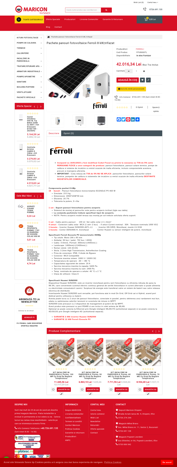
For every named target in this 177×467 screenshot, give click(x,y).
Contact (94, 433)
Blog (48, 27)
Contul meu (95, 410)
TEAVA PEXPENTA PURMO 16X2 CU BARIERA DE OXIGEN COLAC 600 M (33, 255)
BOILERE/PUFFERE (25, 87)
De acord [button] (167, 462)
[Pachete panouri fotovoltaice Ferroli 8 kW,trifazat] (79, 79)
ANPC (67, 440)
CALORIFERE (23, 53)
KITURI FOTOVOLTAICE (27, 38)
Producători (70, 436)
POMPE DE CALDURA (26, 43)
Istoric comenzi (97, 414)
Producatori (69, 19)
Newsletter (95, 421)
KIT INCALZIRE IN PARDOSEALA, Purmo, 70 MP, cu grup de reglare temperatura (148, 375)
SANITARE (21, 82)
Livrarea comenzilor (89, 19)
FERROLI (140, 49)
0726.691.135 (138, 97)
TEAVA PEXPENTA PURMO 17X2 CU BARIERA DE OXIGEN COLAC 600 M (33, 231)
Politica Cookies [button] (112, 462)
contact (58, 27)
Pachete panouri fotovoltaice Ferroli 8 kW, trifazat (71, 37)
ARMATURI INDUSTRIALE (28, 71)
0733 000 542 (124, 444)
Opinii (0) (69, 133)
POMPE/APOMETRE (26, 77)
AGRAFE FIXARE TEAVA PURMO (31, 209)
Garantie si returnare (113, 19)
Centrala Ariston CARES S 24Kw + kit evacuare (32, 151)
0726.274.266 (124, 418)
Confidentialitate (73, 418)
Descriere (54, 133)
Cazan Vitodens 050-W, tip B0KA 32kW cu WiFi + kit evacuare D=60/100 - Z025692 (33, 124)
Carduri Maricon (72, 425)
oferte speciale (53, 19)
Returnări (94, 425)
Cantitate (118, 71)
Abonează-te (29, 317)
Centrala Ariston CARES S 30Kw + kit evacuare (32, 176)
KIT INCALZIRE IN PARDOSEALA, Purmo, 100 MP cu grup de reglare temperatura (61, 375)
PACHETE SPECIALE (26, 97)
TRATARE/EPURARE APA (28, 66)
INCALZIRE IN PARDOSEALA (23, 59)
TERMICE (21, 48)
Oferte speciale (97, 429)
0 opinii (139, 107)
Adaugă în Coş (127, 80)
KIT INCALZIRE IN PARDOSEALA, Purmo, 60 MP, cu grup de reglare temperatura (119, 375)
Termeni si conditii (73, 421)
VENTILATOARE (24, 92)
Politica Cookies (72, 429)
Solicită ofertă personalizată (132, 89)
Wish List (94, 418)
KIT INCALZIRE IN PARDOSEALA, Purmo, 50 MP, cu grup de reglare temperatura (90, 375)
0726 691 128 (124, 431)
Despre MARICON (73, 410)
